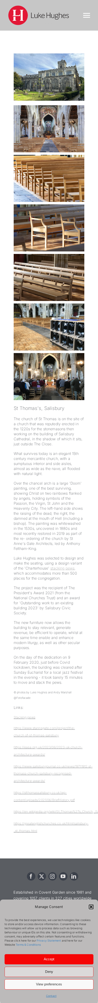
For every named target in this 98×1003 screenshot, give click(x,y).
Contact (51, 996)
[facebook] (31, 876)
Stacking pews (24, 717)
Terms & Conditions (28, 944)
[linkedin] (74, 876)
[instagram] (52, 876)
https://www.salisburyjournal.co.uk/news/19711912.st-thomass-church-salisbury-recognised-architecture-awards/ (53, 773)
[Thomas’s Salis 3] (49, 55)
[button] (91, 907)
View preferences (49, 984)
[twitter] (42, 876)
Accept (49, 959)
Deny (49, 972)
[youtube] (63, 876)
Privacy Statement (49, 940)
